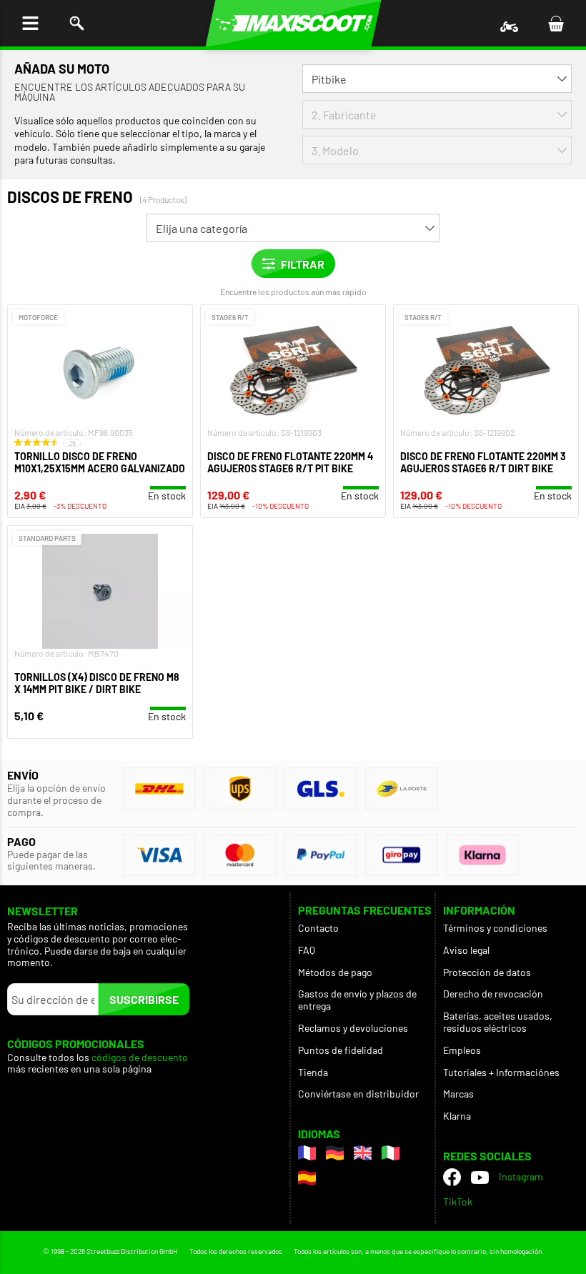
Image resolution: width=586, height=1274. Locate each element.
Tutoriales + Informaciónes (501, 1072)
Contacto (318, 928)
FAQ (306, 950)
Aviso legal (466, 950)
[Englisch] (363, 1152)
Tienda (313, 1072)
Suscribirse (144, 999)
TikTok (457, 1201)
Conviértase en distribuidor (358, 1094)
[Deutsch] (335, 1152)
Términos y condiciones (495, 928)
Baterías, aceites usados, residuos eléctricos (497, 1022)
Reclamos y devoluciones (353, 1028)
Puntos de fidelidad (340, 1050)
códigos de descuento (139, 1057)
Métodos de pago (335, 972)
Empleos (462, 1050)
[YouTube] (480, 1177)
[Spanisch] (307, 1177)
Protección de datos (487, 972)
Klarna (457, 1116)
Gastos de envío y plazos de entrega (357, 999)
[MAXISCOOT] (293, 23)
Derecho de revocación (493, 993)
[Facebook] (452, 1177)
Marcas (458, 1094)
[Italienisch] (390, 1152)
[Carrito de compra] (555, 23)
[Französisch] (307, 1152)
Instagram (521, 1176)
